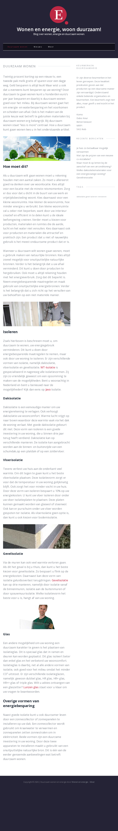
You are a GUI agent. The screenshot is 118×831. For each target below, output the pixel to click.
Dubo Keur (82, 118)
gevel (88, 197)
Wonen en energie (80, 782)
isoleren (93, 197)
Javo (48, 389)
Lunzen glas (30, 687)
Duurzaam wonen (18, 47)
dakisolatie (81, 197)
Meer (51, 47)
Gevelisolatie (60, 580)
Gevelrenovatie (85, 177)
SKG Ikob (81, 129)
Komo (80, 114)
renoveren (102, 197)
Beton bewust (84, 121)
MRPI (79, 125)
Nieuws (38, 47)
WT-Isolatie (48, 367)
